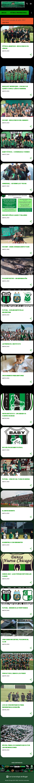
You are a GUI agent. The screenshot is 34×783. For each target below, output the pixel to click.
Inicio (3, 12)
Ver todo (5, 22)
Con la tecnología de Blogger (18, 776)
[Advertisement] (17, 62)
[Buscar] (27, 3)
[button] (31, 55)
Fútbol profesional (18, 12)
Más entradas (17, 762)
